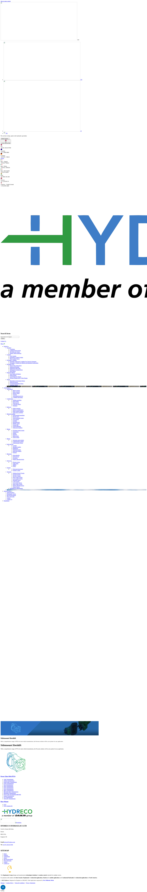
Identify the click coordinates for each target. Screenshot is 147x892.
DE (7, 133)
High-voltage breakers (18, 411)
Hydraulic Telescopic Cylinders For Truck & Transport (23, 361)
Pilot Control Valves (15, 358)
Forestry (9, 467)
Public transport (16, 408)
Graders (15, 445)
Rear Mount (13, 371)
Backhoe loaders (17, 447)
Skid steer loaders (17, 451)
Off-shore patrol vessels (18, 430)
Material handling (11, 414)
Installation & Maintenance (16, 488)
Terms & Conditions (20, 883)
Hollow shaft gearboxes (15, 353)
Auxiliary (9, 347)
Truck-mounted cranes (18, 418)
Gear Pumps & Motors (15, 374)
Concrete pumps (17, 404)
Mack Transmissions (9, 790)
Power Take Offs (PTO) (16, 365)
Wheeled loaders (17, 449)
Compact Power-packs (15, 350)
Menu (2, 343)
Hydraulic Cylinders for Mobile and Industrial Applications (24, 363)
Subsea (14, 433)
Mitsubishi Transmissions (10, 793)
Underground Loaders (18, 441)
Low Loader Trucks (18, 478)
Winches (15, 434)
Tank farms (15, 463)
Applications (7, 387)
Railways (9, 407)
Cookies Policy (10, 883)
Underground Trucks (18, 443)
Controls (9, 354)
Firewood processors (18, 469)
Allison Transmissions (9, 780)
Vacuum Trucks (16, 474)
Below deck (16, 436)
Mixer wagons (16, 390)
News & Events (10, 496)
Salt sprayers (16, 456)
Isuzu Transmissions (8, 787)
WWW (2, 158)
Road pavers (16, 403)
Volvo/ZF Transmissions (9, 798)
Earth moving (10, 444)
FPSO (14, 466)
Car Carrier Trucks (17, 483)
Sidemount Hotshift (14, 367)
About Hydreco (8, 491)
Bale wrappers (16, 392)
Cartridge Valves (14, 385)
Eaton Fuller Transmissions (10, 782)
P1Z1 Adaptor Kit (8, 806)
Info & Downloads (11, 495)
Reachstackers (16, 422)
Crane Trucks (16, 481)
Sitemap (3, 883)
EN (81, 79)
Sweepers (15, 458)
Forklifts (15, 420)
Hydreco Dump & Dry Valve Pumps (18, 378)
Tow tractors (16, 419)
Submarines (16, 432)
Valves (8, 379)
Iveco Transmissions (8, 789)
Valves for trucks (14, 382)
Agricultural (10, 389)
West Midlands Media (48, 880)
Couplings (12, 349)
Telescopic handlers (17, 427)
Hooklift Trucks (17, 480)
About (5, 858)
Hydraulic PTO (10, 364)
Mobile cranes (16, 423)
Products (6, 346)
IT (81, 131)
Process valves (16, 462)
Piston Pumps (13, 375)
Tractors (15, 394)
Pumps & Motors (11, 372)
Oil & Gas (9, 460)
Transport (9, 471)
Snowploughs (16, 455)
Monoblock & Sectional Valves (17, 381)
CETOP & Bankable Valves (16, 383)
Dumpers (15, 405)
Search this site (4, 336)
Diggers (15, 452)
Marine (8, 429)
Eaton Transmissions (9, 783)
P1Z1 (5, 804)
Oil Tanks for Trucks (15, 352)
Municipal (9, 454)
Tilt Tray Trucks (17, 476)
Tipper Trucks (16, 487)
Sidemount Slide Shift (15, 368)
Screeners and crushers (18, 440)
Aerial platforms (17, 426)
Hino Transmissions (8, 786)
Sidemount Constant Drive (16, 369)
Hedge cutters (16, 393)
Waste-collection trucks (18, 459)
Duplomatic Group (11, 494)
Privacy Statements (30, 883)
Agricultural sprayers (18, 396)
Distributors (6, 500)
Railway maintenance (18, 409)
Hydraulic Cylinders (12, 360)
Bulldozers (15, 448)
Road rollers (16, 401)
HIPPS (14, 465)
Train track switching (18, 412)
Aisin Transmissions (8, 779)
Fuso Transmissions (8, 785)
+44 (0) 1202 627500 (8, 844)
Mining (8, 438)
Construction (10, 398)
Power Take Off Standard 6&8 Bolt (12, 794)
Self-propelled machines (18, 415)
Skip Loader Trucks (17, 477)
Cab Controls (13, 356)
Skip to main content (6, 1)
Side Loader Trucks (17, 484)
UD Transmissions (8, 797)
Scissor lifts (15, 425)
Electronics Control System (16, 357)
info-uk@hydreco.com (9, 842)
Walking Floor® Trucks (18, 473)
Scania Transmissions (9, 796)
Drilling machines (17, 400)
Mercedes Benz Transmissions (11, 791)
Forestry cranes (16, 470)
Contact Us (3, 341)
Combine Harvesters (18, 397)
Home (5, 853)
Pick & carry (16, 416)
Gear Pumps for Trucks (15, 376)
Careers (8, 498)
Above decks (16, 437)
